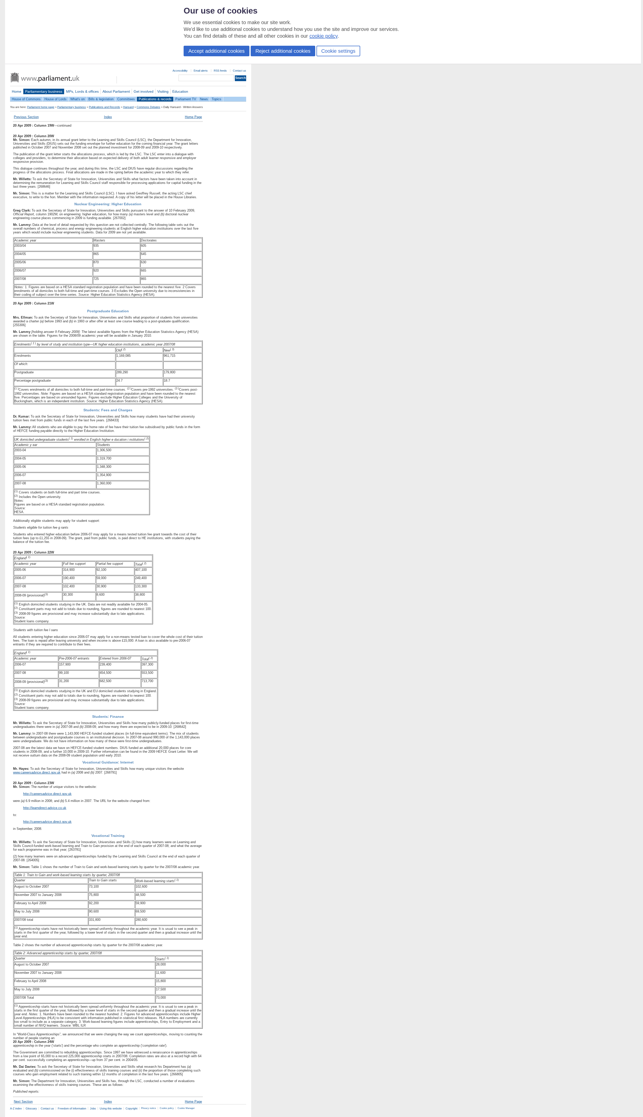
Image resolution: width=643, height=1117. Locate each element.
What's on (77, 99)
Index (108, 117)
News (204, 99)
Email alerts (201, 70)
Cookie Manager (186, 1108)
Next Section (23, 1101)
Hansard (128, 107)
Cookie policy (167, 1108)
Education (180, 91)
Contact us (239, 70)
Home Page (193, 117)
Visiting (163, 91)
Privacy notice (148, 1108)
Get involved (143, 91)
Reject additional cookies (282, 51)
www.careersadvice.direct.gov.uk (37, 772)
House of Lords (55, 99)
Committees (126, 99)
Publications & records (155, 99)
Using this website (111, 1108)
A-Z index (16, 1108)
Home (16, 91)
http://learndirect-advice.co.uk (44, 808)
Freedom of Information (72, 1108)
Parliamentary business (43, 91)
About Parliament (116, 91)
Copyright (131, 1108)
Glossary (31, 1108)
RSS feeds (220, 70)
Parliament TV (185, 99)
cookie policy (323, 36)
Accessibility (180, 70)
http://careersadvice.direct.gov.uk (47, 794)
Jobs (93, 1108)
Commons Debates (148, 107)
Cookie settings (338, 51)
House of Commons (26, 99)
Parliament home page (40, 107)
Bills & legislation (101, 99)
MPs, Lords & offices (82, 91)
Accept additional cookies (216, 51)
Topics (216, 99)
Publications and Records (104, 107)
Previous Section (26, 117)
